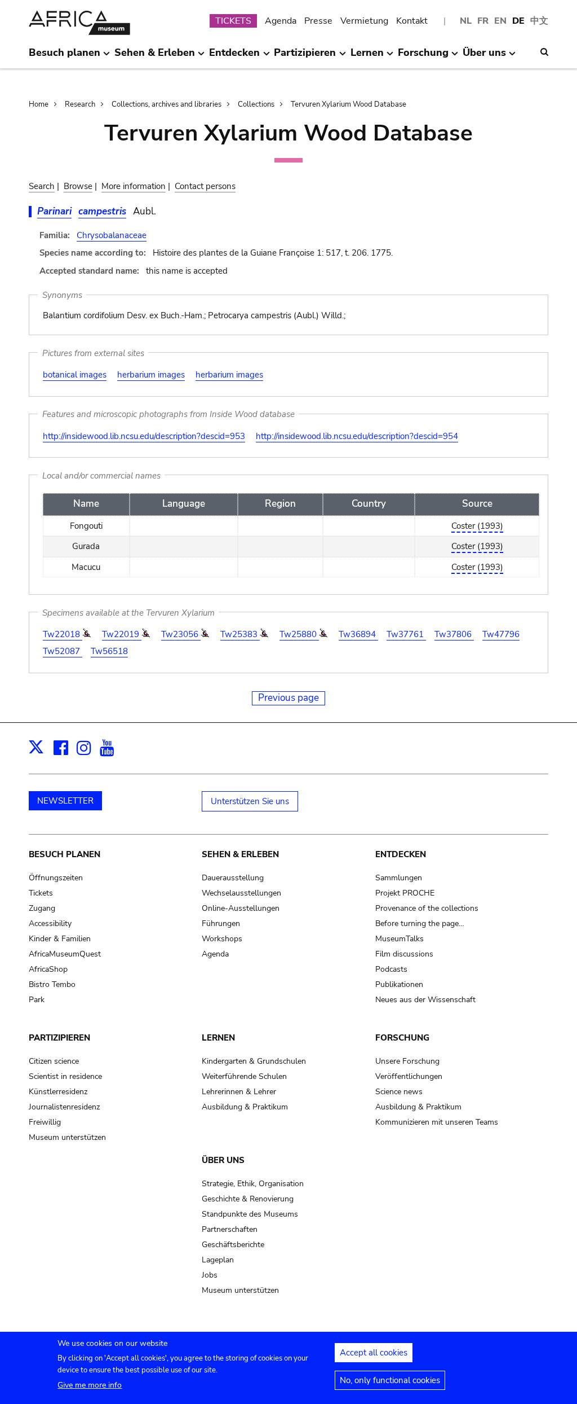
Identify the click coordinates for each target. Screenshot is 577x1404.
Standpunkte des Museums (250, 1214)
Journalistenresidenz (64, 1107)
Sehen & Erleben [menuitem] (154, 57)
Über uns (223, 1160)
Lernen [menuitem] (367, 57)
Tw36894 (358, 634)
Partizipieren (59, 1037)
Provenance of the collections (426, 908)
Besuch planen (64, 854)
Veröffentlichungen (408, 1076)
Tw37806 (454, 634)
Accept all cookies (373, 1352)
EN (500, 21)
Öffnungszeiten (56, 877)
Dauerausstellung (233, 877)
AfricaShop (48, 969)
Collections (256, 104)
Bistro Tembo (52, 984)
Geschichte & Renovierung (248, 1199)
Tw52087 (62, 651)
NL (466, 21)
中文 (539, 21)
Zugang (42, 908)
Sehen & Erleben (240, 854)
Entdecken (400, 854)
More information (133, 186)
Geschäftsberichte (233, 1244)
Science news (399, 1091)
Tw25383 (240, 634)
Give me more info (89, 1385)
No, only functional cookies (390, 1380)
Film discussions (404, 954)
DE (518, 21)
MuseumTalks (399, 938)
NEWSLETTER (65, 800)
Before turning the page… (419, 923)
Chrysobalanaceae (112, 235)
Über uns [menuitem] (484, 57)
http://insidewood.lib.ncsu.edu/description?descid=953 (144, 436)
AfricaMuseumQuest (65, 954)
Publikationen (399, 984)
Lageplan (218, 1259)
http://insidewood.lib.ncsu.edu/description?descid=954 (357, 436)
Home (38, 104)
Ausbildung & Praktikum (245, 1107)
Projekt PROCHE (404, 893)
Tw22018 (62, 634)
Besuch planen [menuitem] (64, 57)
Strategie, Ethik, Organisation (253, 1183)
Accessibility (50, 923)
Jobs (210, 1275)
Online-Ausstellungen (240, 908)
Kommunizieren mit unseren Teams (436, 1122)
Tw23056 (181, 634)
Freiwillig (45, 1122)
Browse (78, 186)
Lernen (218, 1037)
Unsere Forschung (407, 1061)
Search (42, 186)
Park (37, 999)
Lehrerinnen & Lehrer (239, 1091)
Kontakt (412, 21)
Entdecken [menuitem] (234, 57)
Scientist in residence (65, 1076)
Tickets (41, 893)
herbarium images (151, 374)
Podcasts (391, 969)
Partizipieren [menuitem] (305, 57)
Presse (318, 21)
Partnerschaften (230, 1229)
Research (80, 104)
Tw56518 (109, 651)
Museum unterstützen (67, 1137)
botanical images (74, 374)
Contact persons (205, 186)
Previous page (288, 697)
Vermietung (364, 21)
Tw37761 (406, 634)
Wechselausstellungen (241, 893)
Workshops (222, 938)
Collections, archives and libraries (166, 104)
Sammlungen (398, 877)
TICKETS (233, 21)
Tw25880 (299, 634)
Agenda (280, 21)
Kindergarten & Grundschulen (254, 1061)
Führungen (221, 923)
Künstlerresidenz (58, 1091)
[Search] (544, 52)
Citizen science (54, 1061)
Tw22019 (121, 634)
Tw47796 (501, 634)
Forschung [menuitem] (423, 57)
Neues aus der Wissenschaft (425, 999)
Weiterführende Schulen (244, 1076)
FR (483, 21)
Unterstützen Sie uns (250, 801)
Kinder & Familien (60, 938)
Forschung (402, 1037)
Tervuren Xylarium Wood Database (348, 104)
